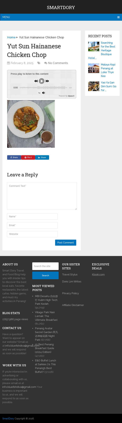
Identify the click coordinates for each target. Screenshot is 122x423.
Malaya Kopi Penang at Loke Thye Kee (108, 70)
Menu (6, 17)
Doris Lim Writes (72, 281)
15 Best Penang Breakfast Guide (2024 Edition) (44, 348)
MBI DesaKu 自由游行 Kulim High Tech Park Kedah (46, 300)
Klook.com (98, 274)
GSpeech (71, 96)
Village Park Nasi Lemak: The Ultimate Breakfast (46, 316)
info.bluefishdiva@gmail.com (22, 345)
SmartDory (61, 7)
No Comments (58, 63)
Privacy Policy (70, 293)
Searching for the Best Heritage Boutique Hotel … (101, 50)
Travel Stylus (70, 274)
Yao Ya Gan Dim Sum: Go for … (108, 86)
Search (45, 275)
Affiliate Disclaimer (73, 305)
